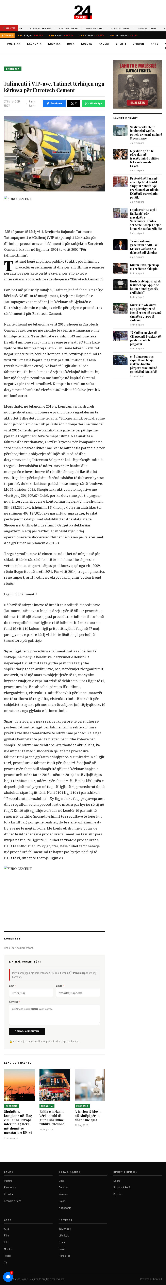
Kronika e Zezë (12, 1201)
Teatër (7, 1255)
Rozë (62, 1249)
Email (60, 985)
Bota (71, 43)
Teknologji (65, 1228)
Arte (154, 43)
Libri (6, 1242)
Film (6, 1235)
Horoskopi (65, 1255)
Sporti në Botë (121, 1187)
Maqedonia (65, 1207)
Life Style (64, 1235)
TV (5, 1262)
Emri (12, 985)
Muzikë (8, 1249)
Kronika (54, 43)
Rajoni (104, 43)
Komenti (14, 1001)
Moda (62, 1242)
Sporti (121, 43)
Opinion (138, 43)
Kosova (86, 43)
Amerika (63, 1187)
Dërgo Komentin (27, 1031)
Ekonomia (34, 43)
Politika (14, 43)
